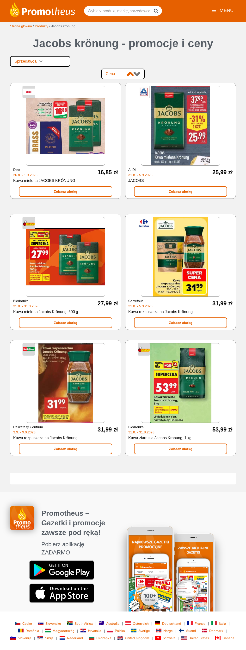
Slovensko (53, 623)
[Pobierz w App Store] (61, 593)
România (32, 631)
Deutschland (171, 623)
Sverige (144, 631)
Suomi (191, 631)
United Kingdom (137, 638)
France (200, 623)
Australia (112, 623)
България (103, 638)
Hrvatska (94, 631)
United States (199, 638)
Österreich (141, 623)
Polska (120, 631)
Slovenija (24, 638)
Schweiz (169, 638)
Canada (228, 638)
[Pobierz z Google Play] (61, 570)
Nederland (75, 638)
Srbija (49, 638)
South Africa (83, 623)
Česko (27, 623)
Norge (168, 631)
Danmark (216, 631)
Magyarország (63, 631)
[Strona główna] (42, 9)
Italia (222, 623)
